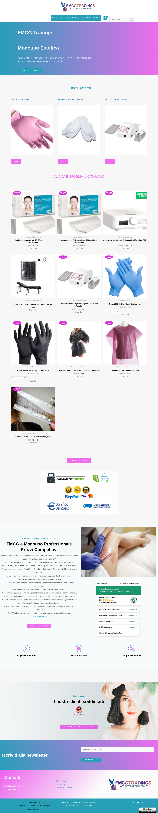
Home (54, 18)
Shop (62, 18)
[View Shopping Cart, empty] (105, 18)
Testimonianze (73, 18)
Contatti (96, 18)
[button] (30, 70)
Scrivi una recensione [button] (124, 681)
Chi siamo (86, 18)
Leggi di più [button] (86, 710)
